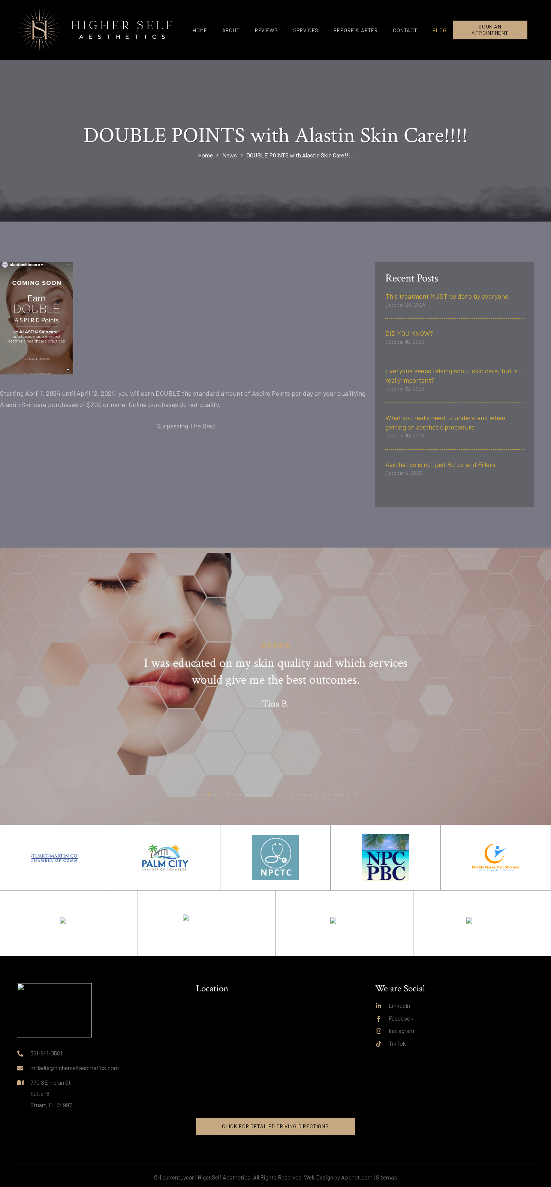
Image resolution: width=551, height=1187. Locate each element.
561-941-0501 (46, 1053)
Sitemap (386, 1177)
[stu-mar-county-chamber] (54, 857)
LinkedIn (399, 1005)
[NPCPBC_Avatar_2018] (385, 857)
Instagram (401, 1030)
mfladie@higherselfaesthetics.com (74, 1067)
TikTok (397, 1043)
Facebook (401, 1018)
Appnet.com (357, 1177)
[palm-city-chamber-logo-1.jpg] (165, 857)
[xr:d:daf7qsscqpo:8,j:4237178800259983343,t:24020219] (206, 923)
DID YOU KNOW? (409, 333)
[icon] (39, 29)
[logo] (121, 30)
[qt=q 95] (344, 923)
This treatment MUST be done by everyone (446, 296)
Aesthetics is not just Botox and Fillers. (441, 464)
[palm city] (482, 923)
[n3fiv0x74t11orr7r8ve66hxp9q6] (495, 857)
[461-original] (275, 857)
